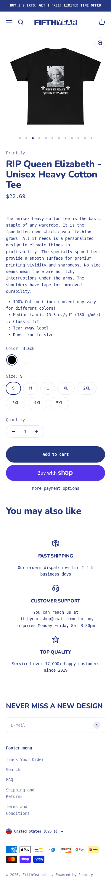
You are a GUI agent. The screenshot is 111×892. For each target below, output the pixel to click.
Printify (15, 153)
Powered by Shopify (74, 875)
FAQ (9, 779)
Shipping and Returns (20, 793)
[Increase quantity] (36, 431)
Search (13, 769)
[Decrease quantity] (13, 431)
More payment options (55, 488)
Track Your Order (25, 759)
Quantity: (16, 419)
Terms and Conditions (18, 809)
